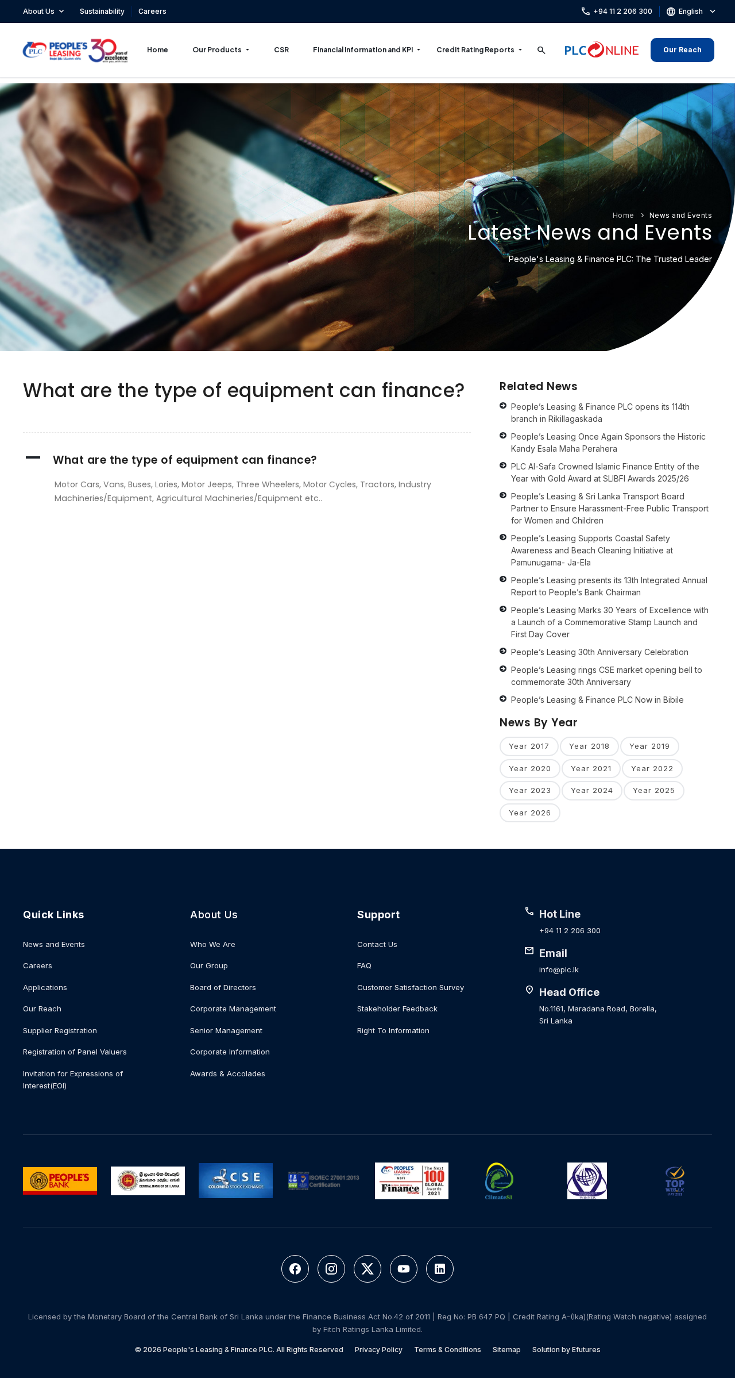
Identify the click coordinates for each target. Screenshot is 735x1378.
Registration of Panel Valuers (75, 1051)
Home (157, 49)
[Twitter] (367, 1269)
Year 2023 (530, 790)
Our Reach (682, 49)
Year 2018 (589, 745)
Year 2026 (530, 812)
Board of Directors (223, 987)
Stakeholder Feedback (397, 1008)
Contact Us (377, 944)
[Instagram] (331, 1269)
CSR (281, 49)
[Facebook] (295, 1269)
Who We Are (212, 944)
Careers (152, 11)
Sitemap (507, 1349)
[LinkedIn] (440, 1269)
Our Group (209, 965)
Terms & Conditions (447, 1349)
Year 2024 (592, 790)
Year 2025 (654, 790)
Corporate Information (230, 1051)
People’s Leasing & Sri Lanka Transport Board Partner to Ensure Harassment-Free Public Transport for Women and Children (610, 508)
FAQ (364, 965)
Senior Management (226, 1030)
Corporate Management (233, 1008)
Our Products (217, 49)
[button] (247, 460)
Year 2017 (529, 745)
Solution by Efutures (566, 1349)
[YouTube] (403, 1269)
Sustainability (102, 11)
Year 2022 (652, 768)
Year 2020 (530, 768)
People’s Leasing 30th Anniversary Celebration (599, 652)
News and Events (681, 215)
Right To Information (393, 1030)
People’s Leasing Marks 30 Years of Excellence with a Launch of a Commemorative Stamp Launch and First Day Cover (610, 622)
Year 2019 (649, 745)
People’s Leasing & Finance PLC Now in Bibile (597, 700)
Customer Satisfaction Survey (410, 987)
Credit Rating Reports (475, 49)
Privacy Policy (379, 1349)
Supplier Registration (60, 1030)
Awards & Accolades (227, 1073)
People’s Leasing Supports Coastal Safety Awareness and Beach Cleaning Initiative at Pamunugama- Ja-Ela (592, 550)
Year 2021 (591, 768)
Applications (45, 987)
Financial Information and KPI (363, 49)
